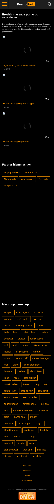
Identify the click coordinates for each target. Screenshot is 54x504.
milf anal (45, 404)
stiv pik (7, 456)
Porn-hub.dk (31, 172)
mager (33, 417)
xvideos (8, 319)
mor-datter (37, 456)
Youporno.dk (27, 179)
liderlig (21, 443)
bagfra (39, 423)
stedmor (21, 371)
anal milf (8, 443)
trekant (26, 384)
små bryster (23, 319)
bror (6, 436)
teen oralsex (36, 338)
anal (15, 345)
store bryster (22, 312)
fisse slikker (30, 378)
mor (6, 365)
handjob (32, 436)
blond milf (43, 410)
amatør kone (29, 404)
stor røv (37, 319)
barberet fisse (11, 332)
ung (37, 384)
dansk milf (42, 391)
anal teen (9, 423)
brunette (8, 371)
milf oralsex (22, 351)
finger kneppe (11, 404)
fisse (16, 378)
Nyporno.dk (10, 179)
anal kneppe (24, 423)
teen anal (27, 449)
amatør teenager (40, 358)
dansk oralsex (11, 384)
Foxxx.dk (43, 179)
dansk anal (19, 417)
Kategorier (27, 470)
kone (6, 378)
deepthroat (21, 456)
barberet (45, 332)
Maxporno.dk (10, 185)
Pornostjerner (27, 480)
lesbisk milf (27, 391)
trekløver (8, 338)
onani (32, 443)
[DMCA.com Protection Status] (27, 496)
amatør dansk (11, 397)
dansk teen (36, 371)
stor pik (7, 312)
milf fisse (41, 449)
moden (7, 358)
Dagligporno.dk (12, 172)
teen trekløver (11, 449)
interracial (18, 436)
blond (16, 365)
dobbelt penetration (23, 410)
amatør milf (21, 358)
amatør (7, 325)
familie (40, 325)
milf (6, 345)
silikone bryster (40, 345)
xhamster (38, 312)
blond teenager (11, 430)
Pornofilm (27, 465)
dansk (25, 345)
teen (46, 384)
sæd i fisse (29, 430)
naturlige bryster (24, 325)
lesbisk (7, 351)
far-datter (44, 430)
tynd (6, 410)
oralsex (21, 338)
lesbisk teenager (31, 365)
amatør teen (10, 391)
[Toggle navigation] (4, 4)
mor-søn (37, 351)
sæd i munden (30, 397)
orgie (6, 417)
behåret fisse (29, 332)
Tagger (27, 475)
